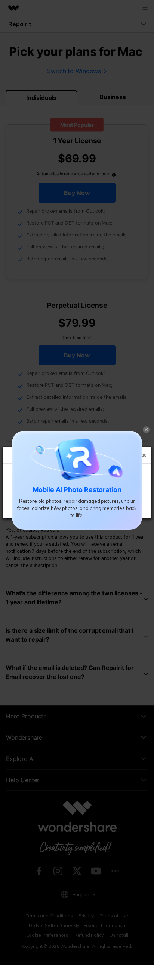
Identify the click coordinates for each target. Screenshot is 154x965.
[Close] (146, 429)
